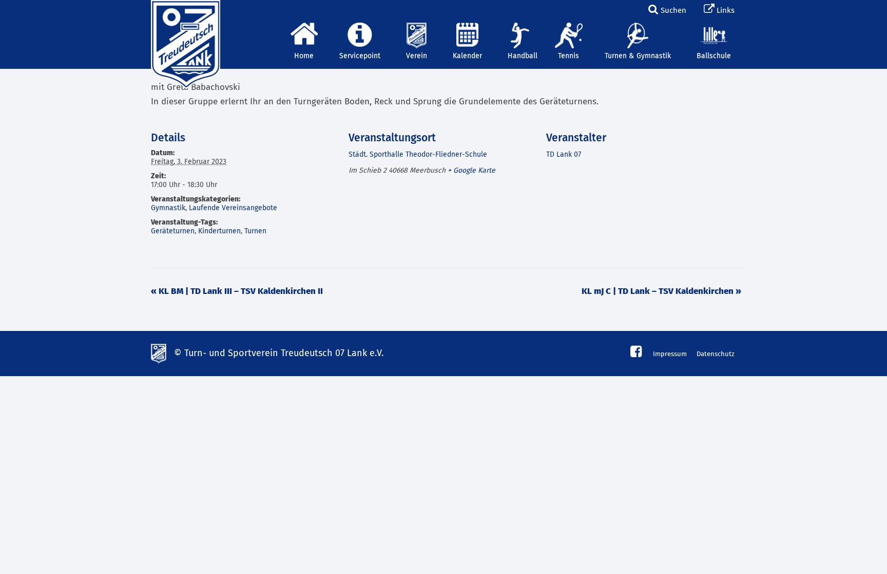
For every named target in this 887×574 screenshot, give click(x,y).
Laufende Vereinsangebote (233, 208)
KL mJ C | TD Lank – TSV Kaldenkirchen (661, 291)
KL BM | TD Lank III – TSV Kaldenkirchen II (237, 291)
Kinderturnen (219, 231)
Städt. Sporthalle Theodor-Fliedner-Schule (418, 154)
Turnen (255, 231)
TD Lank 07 (563, 154)
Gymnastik (168, 208)
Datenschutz (716, 354)
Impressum (670, 354)
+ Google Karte (471, 170)
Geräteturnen (173, 231)
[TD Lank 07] (184, 13)
